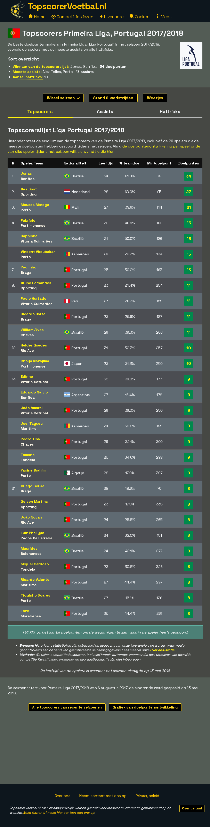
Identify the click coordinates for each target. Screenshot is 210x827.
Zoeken (142, 16)
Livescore (113, 16)
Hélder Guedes (34, 345)
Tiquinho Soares (35, 595)
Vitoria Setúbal (34, 381)
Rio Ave (27, 350)
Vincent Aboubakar (38, 251)
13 (189, 270)
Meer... (166, 16)
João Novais (32, 517)
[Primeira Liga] (191, 65)
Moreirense (31, 616)
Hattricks (170, 111)
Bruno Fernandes (36, 283)
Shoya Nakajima (35, 361)
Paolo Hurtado (33, 298)
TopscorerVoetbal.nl (67, 6)
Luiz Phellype (32, 532)
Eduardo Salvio (34, 392)
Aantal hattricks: (28, 77)
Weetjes (155, 98)
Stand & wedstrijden (113, 98)
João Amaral (32, 407)
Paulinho (28, 267)
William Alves (32, 329)
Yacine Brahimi (34, 470)
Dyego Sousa (33, 486)
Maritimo (28, 428)
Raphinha (29, 236)
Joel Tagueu (32, 423)
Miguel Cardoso (35, 564)
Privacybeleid (147, 795)
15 (189, 223)
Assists (105, 111)
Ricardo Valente (35, 579)
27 (188, 191)
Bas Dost (29, 189)
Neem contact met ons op (103, 795)
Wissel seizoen (61, 98)
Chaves (27, 335)
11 (189, 285)
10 (188, 348)
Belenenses (31, 553)
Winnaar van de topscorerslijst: (41, 66)
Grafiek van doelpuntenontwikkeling (145, 707)
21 (189, 207)
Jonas (26, 173)
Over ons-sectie (162, 650)
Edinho (27, 376)
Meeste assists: (27, 71)
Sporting (29, 194)
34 (188, 176)
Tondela (28, 459)
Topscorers (40, 111)
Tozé (25, 610)
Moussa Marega (35, 204)
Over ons (62, 795)
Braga (26, 272)
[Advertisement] (105, 753)
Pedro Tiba (30, 439)
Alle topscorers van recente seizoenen (67, 707)
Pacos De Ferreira (36, 538)
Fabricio (28, 220)
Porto (26, 210)
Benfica (27, 178)
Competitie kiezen (74, 16)
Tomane (27, 454)
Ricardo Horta (33, 314)
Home (39, 16)
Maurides (29, 548)
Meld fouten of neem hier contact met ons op (58, 812)
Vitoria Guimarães (36, 241)
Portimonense (33, 225)
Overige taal (192, 808)
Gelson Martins (34, 501)
